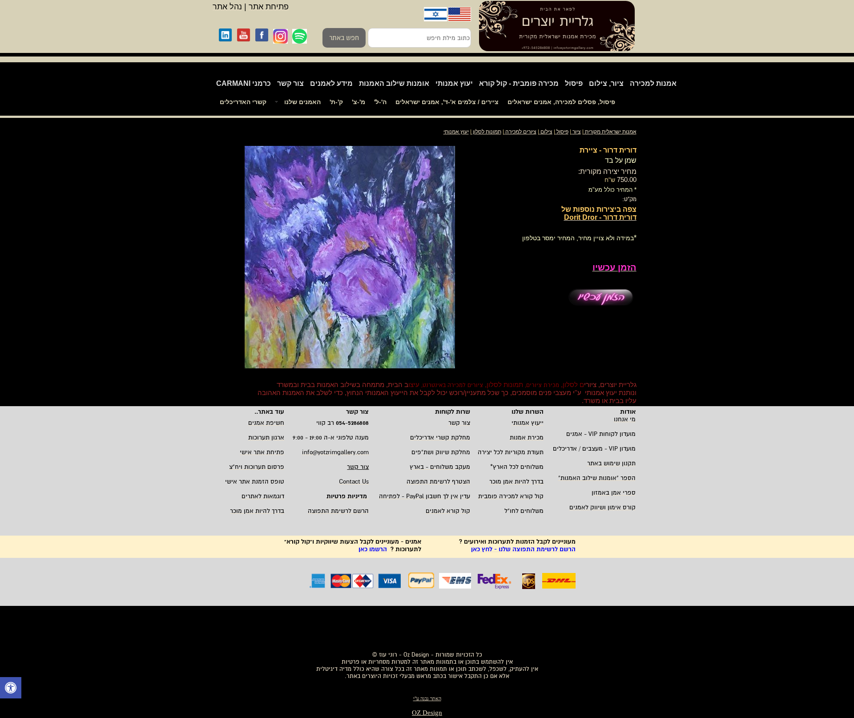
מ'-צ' (358, 101)
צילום (546, 132)
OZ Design (427, 712)
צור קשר (290, 83)
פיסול (574, 83)
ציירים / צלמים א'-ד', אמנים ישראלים (447, 101)
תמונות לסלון (486, 132)
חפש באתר (344, 38)
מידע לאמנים (331, 83)
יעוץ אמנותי (454, 83)
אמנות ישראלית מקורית (610, 132)
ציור (576, 132)
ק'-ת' (336, 101)
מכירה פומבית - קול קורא (519, 83)
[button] (10, 689)
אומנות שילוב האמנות (394, 83)
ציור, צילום (606, 83)
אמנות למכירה (653, 83)
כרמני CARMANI (243, 83)
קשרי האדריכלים (243, 101)
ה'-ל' (380, 101)
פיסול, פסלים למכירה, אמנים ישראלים (561, 101)
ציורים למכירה (520, 132)
